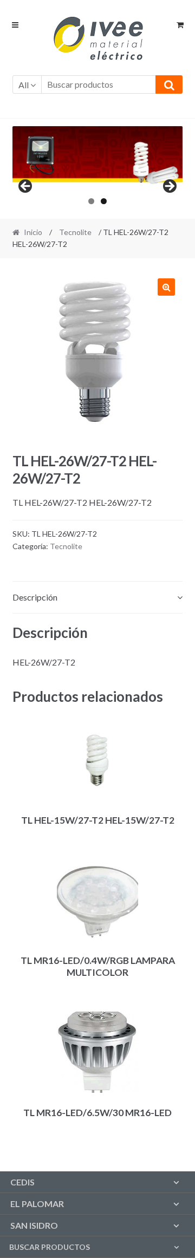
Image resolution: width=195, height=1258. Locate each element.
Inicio (33, 232)
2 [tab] (104, 201)
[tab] (97, 598)
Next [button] (169, 187)
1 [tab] (91, 201)
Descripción (34, 597)
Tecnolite (75, 232)
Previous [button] (26, 187)
